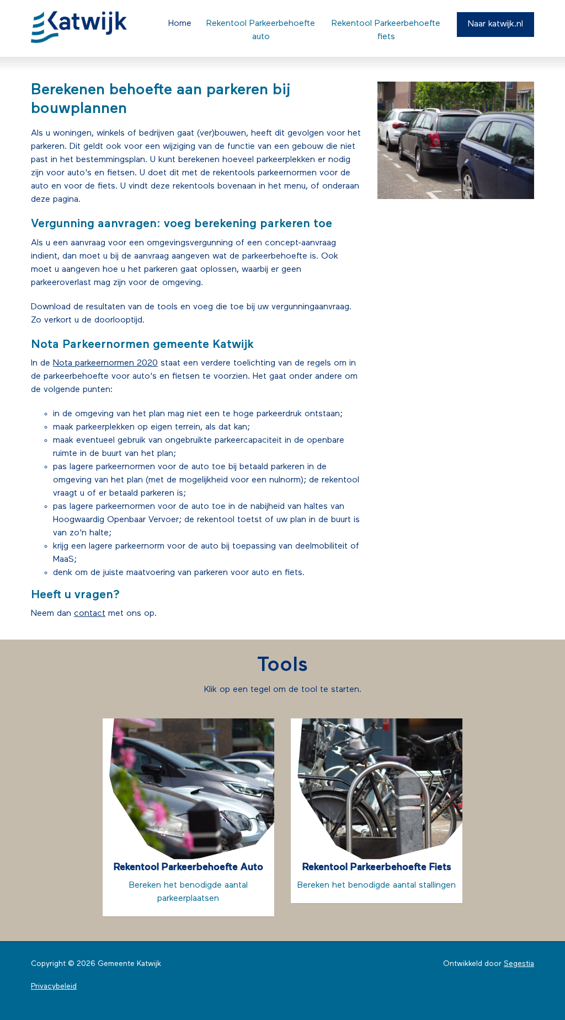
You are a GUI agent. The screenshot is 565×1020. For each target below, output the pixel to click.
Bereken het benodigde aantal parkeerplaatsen (188, 883)
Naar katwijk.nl (495, 24)
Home (179, 23)
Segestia (519, 964)
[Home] (88, 27)
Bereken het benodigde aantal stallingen (376, 876)
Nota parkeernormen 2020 (105, 363)
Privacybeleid (54, 987)
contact (89, 613)
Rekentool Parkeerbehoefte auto (260, 30)
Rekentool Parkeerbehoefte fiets (386, 30)
